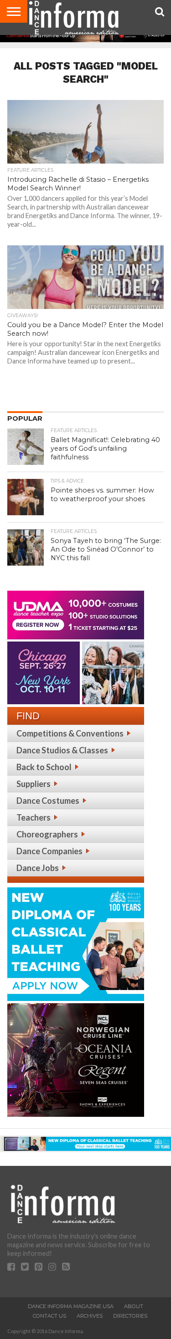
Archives (90, 1316)
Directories (130, 1316)
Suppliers (33, 784)
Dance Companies (49, 851)
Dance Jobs (37, 868)
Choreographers (47, 834)
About (133, 1306)
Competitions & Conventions (70, 733)
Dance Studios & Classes (62, 750)
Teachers (33, 817)
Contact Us (49, 1316)
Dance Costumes (47, 801)
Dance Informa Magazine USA (71, 1306)
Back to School (44, 767)
